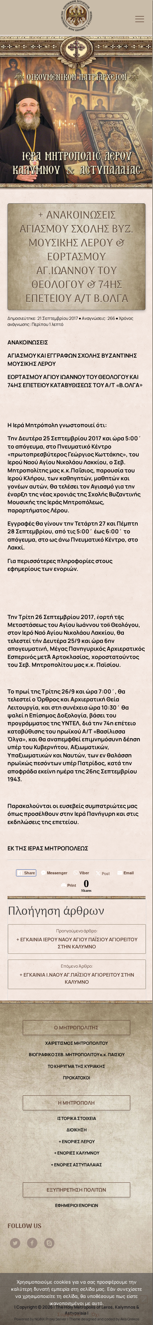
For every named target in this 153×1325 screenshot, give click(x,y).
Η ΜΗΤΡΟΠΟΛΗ (76, 1102)
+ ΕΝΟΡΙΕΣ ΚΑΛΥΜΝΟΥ (76, 1153)
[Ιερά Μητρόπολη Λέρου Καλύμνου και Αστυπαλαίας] (76, 14)
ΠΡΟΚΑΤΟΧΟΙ (76, 1078)
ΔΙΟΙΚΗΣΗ (77, 1130)
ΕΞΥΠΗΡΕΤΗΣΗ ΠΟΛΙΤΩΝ (76, 1189)
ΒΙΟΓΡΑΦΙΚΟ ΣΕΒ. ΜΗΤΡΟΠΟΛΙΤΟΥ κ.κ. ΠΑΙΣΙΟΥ (77, 1055)
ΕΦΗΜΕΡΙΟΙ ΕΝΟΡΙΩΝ (76, 1205)
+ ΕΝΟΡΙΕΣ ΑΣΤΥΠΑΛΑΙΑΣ (76, 1165)
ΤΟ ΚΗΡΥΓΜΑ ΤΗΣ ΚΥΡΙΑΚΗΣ (76, 1066)
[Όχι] (144, 1299)
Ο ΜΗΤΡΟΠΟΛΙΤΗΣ (76, 1027)
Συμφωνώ (69, 1314)
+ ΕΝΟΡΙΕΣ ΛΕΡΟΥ (77, 1142)
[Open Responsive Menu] (139, 18)
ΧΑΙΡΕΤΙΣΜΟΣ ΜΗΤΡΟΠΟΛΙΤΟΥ (76, 1043)
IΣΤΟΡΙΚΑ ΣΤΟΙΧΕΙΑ (76, 1118)
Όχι (95, 1314)
